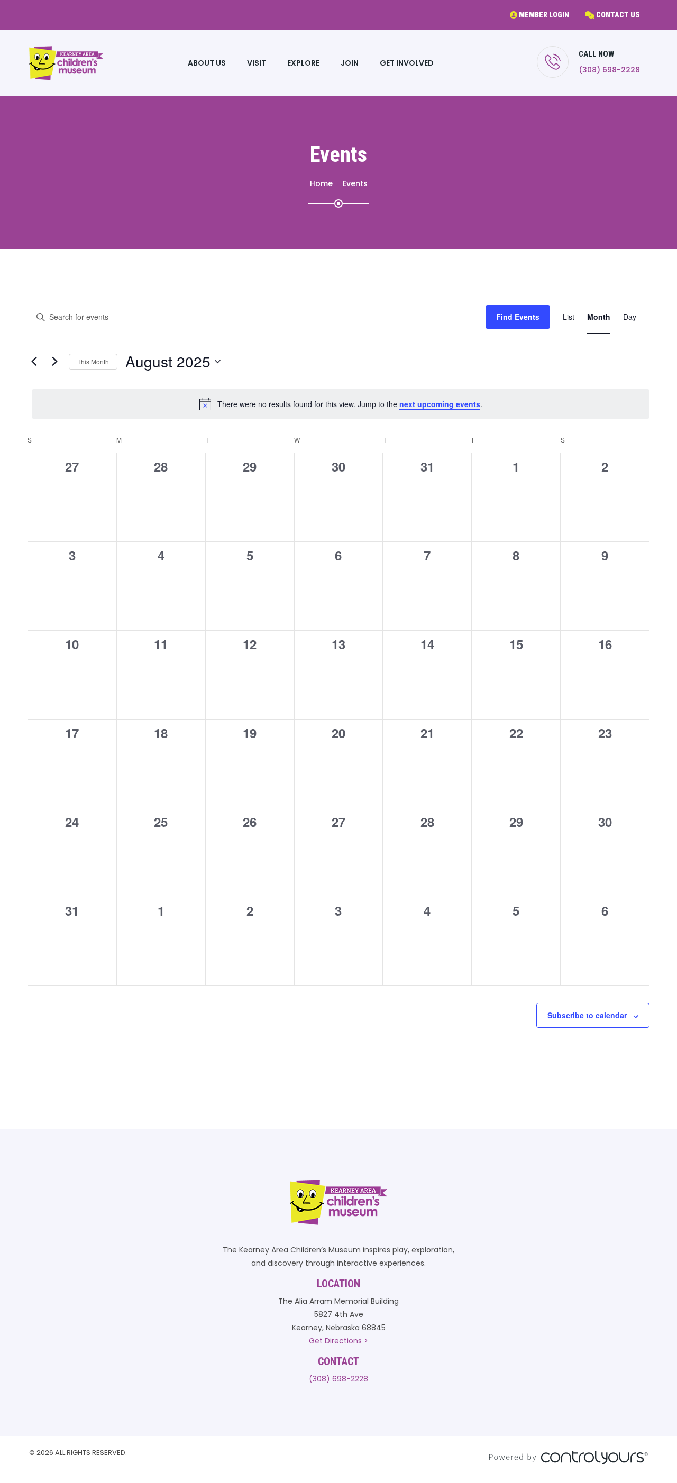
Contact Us (617, 15)
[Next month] (54, 361)
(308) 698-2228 (609, 70)
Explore (303, 63)
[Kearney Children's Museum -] (66, 63)
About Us (207, 63)
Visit (256, 63)
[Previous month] (34, 361)
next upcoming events (439, 404)
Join (350, 63)
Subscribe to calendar (587, 1015)
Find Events (517, 316)
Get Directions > (338, 1340)
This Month (93, 361)
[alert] (340, 404)
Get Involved (407, 63)
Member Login (543, 15)
